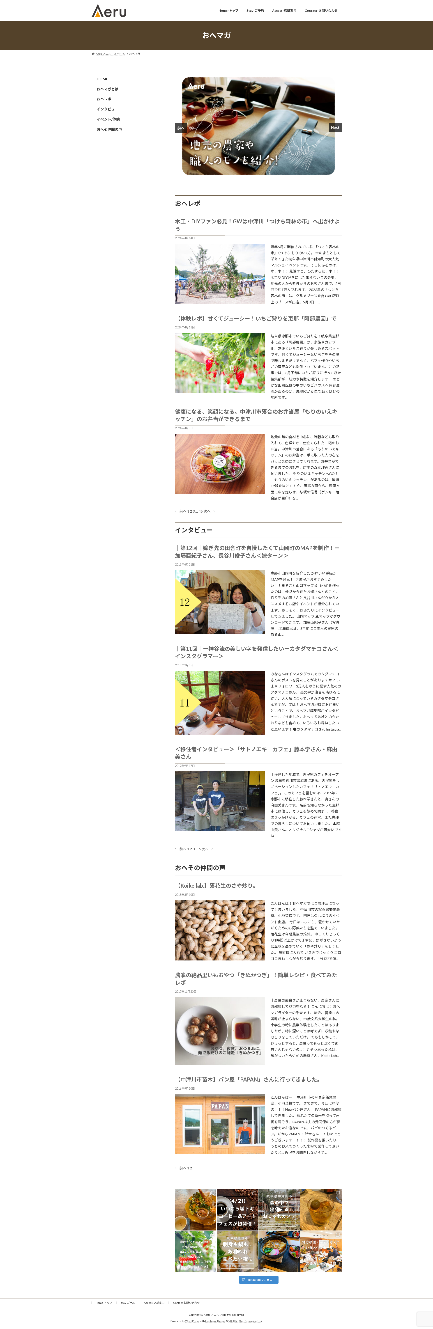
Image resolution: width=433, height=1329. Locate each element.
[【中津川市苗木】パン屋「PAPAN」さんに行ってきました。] (220, 1152)
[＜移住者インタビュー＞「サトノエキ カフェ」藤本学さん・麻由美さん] (220, 829)
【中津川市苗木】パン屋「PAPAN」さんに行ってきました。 (248, 1079)
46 (201, 511)
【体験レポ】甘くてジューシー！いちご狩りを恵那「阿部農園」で (256, 318)
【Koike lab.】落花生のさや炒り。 (216, 885)
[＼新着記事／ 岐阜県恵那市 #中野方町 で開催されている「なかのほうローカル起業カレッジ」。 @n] (321, 1251)
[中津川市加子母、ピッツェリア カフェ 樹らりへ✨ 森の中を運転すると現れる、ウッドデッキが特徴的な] (279, 1209)
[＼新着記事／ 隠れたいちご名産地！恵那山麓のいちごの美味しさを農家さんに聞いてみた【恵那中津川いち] (195, 1251)
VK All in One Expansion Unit (245, 1321)
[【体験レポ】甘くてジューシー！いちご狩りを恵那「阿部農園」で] (220, 391)
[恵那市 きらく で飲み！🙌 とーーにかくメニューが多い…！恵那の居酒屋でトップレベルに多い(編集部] (237, 1251)
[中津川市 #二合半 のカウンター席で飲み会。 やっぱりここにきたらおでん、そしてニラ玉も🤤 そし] (321, 1209)
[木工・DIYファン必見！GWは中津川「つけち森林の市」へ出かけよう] (220, 302)
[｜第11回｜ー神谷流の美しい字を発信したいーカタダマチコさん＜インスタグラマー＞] (220, 732)
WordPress (192, 1321)
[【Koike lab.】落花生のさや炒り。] (220, 958)
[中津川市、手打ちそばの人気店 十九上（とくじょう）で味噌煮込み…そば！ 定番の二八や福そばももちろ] (279, 1251)
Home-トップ (104, 1302)
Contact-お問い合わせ (186, 1302)
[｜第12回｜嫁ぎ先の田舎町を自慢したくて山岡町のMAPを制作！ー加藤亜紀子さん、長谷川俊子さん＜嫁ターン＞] (220, 632)
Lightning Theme (215, 1321)
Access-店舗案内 (154, 1302)
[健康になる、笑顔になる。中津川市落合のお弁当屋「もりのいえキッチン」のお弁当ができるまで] (220, 492)
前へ (180, 128)
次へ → (209, 511)
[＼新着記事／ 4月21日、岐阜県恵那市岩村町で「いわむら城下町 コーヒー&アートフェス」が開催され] (237, 1209)
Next (335, 127)
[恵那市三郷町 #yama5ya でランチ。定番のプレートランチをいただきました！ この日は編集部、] (195, 1209)
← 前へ (181, 511)
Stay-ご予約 (128, 1302)
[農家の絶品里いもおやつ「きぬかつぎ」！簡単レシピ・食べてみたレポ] (220, 1063)
